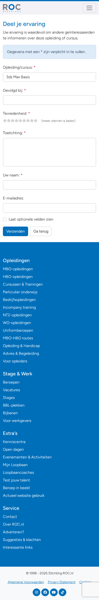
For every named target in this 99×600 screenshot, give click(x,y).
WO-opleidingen (17, 322)
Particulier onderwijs (20, 292)
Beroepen (11, 382)
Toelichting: (14, 133)
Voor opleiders (15, 361)
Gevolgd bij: (14, 90)
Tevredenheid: (16, 113)
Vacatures (11, 390)
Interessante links (17, 547)
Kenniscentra (14, 441)
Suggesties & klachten (22, 539)
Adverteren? (13, 532)
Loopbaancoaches (18, 472)
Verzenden (15, 231)
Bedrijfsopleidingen (19, 299)
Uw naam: (13, 175)
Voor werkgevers (17, 420)
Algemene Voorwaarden (26, 582)
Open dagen (13, 449)
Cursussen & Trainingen (23, 284)
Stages (9, 397)
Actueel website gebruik (23, 495)
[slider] (20, 120)
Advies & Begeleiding (21, 353)
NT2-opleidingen (17, 315)
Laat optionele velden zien (31, 219)
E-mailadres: (13, 198)
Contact (10, 516)
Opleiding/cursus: (19, 67)
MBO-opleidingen (18, 269)
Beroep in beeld (16, 488)
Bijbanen (10, 413)
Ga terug (40, 231)
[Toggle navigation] (89, 8)
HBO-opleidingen (18, 276)
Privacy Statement (61, 582)
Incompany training (19, 307)
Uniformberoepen (18, 330)
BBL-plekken (14, 405)
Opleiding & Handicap (21, 345)
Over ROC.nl (13, 524)
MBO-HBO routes (18, 338)
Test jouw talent (16, 480)
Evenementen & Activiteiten (27, 457)
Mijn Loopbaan (15, 464)
